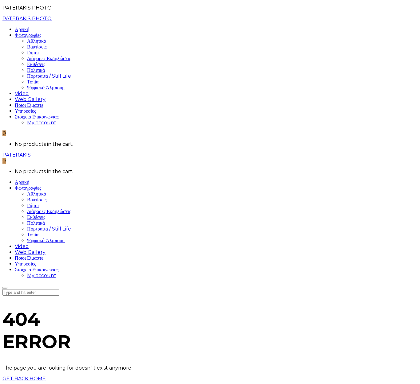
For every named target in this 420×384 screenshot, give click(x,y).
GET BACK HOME (24, 379)
